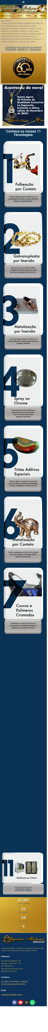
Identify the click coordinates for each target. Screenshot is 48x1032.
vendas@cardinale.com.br (12, 995)
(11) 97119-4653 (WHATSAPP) (13, 984)
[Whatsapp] (32, 1002)
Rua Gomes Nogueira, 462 (11, 961)
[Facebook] (14, 1002)
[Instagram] (26, 1002)
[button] (23, 2)
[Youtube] (20, 1002)
